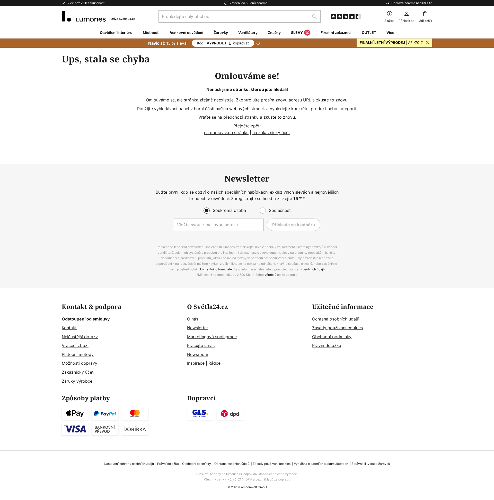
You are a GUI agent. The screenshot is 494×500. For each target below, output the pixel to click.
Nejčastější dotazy (80, 336)
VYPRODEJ (223, 43)
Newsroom (197, 354)
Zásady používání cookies (337, 328)
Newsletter (197, 328)
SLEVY (297, 32)
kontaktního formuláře (216, 269)
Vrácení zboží (75, 345)
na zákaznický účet (271, 132)
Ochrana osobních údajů (335, 319)
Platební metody (78, 354)
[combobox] (239, 16)
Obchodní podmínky (331, 336)
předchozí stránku (241, 117)
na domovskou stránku (226, 132)
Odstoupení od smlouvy (86, 319)
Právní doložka (326, 345)
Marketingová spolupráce (212, 336)
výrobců (270, 274)
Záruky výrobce (77, 381)
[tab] (122, 344)
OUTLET (369, 32)
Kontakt (69, 328)
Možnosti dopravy (79, 363)
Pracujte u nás (201, 345)
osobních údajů (314, 269)
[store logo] (98, 16)
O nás (192, 319)
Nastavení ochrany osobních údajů (129, 463)
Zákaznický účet (78, 372)
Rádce (214, 363)
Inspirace (196, 363)
